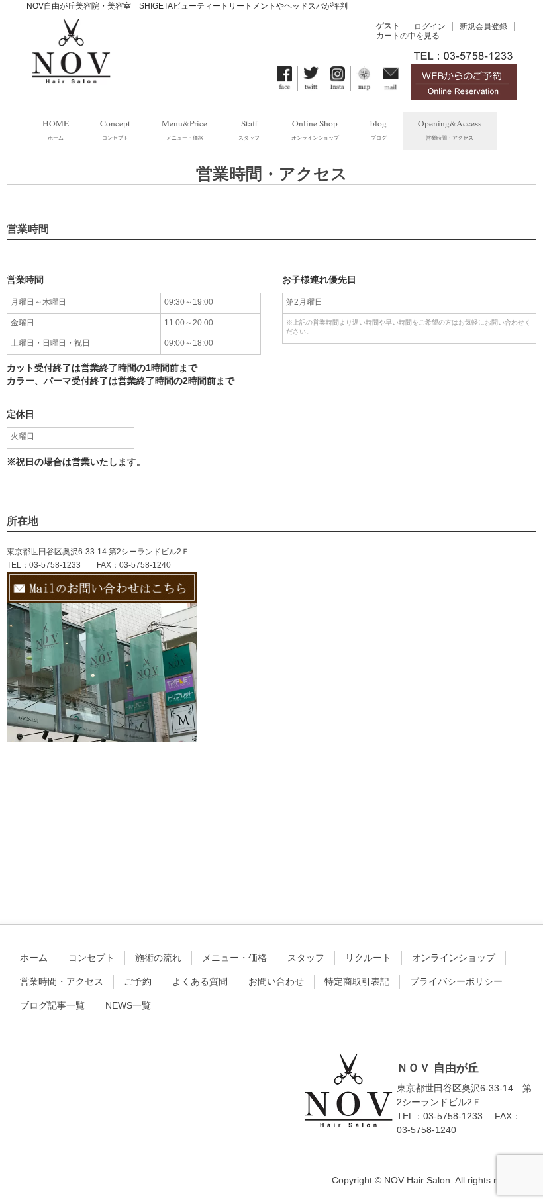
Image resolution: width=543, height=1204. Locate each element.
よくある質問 (200, 981)
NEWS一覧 (128, 1005)
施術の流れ (158, 957)
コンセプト (91, 957)
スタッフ (305, 957)
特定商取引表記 (356, 981)
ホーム (34, 957)
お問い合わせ (276, 981)
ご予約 (138, 981)
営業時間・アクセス (61, 981)
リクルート (368, 957)
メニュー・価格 (234, 957)
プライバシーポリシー (456, 981)
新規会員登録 (483, 26)
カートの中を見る (408, 35)
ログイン (430, 26)
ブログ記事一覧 (52, 1005)
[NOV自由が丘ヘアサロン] (70, 75)
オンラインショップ (453, 957)
